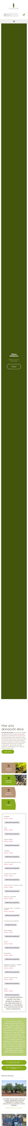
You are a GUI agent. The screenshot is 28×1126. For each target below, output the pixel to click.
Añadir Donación (10, 925)
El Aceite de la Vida (19, 735)
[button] (14, 21)
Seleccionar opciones (12, 822)
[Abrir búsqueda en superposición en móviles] (10, 15)
